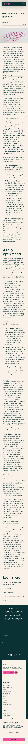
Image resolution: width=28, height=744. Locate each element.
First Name (5, 628)
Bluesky (5, 708)
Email (3, 642)
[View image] (14, 35)
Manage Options (14, 732)
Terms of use (6, 713)
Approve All (14, 739)
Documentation (7, 687)
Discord (5, 696)
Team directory (7, 691)
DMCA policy (6, 717)
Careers (5, 689)
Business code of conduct (10, 719)
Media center (6, 685)
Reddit (5, 698)
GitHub (5, 702)
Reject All (14, 736)
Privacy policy (7, 715)
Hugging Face (7, 704)
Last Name (5, 635)
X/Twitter (5, 700)
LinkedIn (5, 706)
